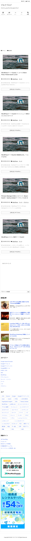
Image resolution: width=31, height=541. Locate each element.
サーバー (14, 412)
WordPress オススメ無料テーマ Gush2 (12, 237)
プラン (13, 418)
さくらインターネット (23, 404)
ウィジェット (14, 407)
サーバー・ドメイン (6, 379)
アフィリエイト (5, 377)
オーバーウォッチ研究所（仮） (8, 448)
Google (14, 396)
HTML (16, 399)
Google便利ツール (5, 368)
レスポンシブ (5, 421)
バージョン (4, 415)
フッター (20, 415)
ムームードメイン (22, 418)
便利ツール (26, 423)
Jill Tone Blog (4, 439)
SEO (2, 372)
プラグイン (26, 202)
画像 (3, 429)
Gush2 (9, 399)
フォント (12, 415)
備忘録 (3, 426)
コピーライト (15, 409)
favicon (8, 396)
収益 (8, 426)
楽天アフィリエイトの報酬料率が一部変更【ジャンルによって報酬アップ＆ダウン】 (20, 314)
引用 (20, 426)
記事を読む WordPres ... (15, 89)
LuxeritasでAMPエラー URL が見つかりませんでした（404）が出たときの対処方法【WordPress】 (20, 325)
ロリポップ (14, 423)
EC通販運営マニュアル (6, 446)
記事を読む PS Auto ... (15, 212)
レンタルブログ (6, 423)
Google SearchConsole (7, 361)
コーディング (24, 409)
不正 (20, 423)
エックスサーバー (24, 407)
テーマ (20, 79)
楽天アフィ (26, 426)
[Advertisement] (15, 31)
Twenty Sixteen (24, 401)
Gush (3, 399)
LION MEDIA (24, 399)
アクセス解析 (5, 407)
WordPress (15, 79)
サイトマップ (5, 412)
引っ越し (14, 426)
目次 (13, 429)
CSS (3, 396)
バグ (2, 383)
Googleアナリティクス (6, 366)
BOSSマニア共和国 (5, 443)
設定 (22, 429)
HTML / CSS (4, 370)
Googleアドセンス (5, 363)
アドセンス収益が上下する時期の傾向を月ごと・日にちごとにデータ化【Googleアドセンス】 (20, 346)
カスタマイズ (5, 409)
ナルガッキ (3, 441)
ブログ (26, 415)
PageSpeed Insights (7, 401)
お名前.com (13, 404)
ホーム (3, 50)
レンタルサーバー (19, 421)
